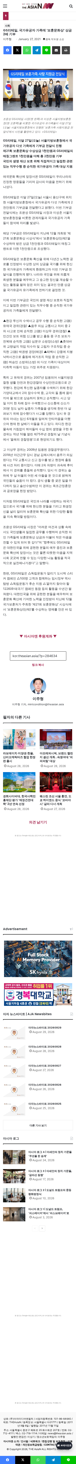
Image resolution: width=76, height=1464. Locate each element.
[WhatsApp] (27, 50)
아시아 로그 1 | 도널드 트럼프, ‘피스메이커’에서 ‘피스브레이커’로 (48, 1211)
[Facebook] (7, 50)
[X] (17, 50)
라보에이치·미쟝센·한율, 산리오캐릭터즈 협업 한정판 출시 (19, 757)
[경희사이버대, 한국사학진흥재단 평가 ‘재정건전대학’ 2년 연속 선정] (19, 782)
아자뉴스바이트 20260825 (44, 1104)
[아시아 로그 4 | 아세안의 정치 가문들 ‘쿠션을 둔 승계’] (14, 1157)
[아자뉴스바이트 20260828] (14, 1052)
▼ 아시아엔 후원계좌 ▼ (38, 636)
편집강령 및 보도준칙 (53, 1441)
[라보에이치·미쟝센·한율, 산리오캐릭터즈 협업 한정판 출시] (19, 739)
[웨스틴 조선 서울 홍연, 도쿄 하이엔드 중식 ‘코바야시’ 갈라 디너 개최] (56, 782)
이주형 (7, 39)
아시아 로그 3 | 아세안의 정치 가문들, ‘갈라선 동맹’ (50, 1173)
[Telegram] (37, 50)
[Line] (46, 50)
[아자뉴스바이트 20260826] (14, 1090)
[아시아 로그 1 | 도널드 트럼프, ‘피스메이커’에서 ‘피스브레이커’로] (14, 1214)
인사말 (24, 1441)
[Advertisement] (38, 877)
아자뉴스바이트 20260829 (44, 1028)
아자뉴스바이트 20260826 (44, 1085)
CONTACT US (52, 1444)
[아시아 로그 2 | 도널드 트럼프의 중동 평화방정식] (14, 1195)
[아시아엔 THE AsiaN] (38, 6)
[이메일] (56, 50)
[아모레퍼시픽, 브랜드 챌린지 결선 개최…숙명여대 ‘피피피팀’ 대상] (56, 739)
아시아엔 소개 (11, 1441)
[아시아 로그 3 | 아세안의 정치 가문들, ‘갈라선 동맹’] (14, 1176)
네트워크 (35, 1441)
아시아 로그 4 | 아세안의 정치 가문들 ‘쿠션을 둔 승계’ (50, 1154)
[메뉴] (5, 7)
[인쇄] (66, 50)
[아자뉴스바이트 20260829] (14, 1033)
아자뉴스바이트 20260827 (44, 1066)
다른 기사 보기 (38, 1125)
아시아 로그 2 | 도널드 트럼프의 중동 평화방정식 (49, 1192)
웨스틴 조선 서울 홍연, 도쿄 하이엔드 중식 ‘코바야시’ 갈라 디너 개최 (55, 800)
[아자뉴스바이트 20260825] (14, 1109)
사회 (7, 25)
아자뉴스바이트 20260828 (44, 1047)
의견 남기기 (38, 822)
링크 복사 (38, 664)
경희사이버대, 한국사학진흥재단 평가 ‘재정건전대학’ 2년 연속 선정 (19, 800)
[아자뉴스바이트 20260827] (14, 1071)
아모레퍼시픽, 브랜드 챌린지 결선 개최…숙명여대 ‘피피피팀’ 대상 (56, 757)
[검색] (71, 7)
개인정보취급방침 (32, 1444)
